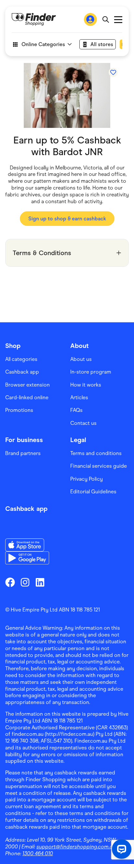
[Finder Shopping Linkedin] (40, 582)
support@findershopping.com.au (75, 847)
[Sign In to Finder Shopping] (90, 19)
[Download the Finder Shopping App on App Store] (27, 544)
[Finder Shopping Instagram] (25, 582)
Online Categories (43, 44)
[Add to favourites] (113, 72)
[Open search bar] (105, 19)
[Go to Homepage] (34, 19)
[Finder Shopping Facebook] (10, 582)
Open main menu (118, 19)
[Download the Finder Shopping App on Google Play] (27, 557)
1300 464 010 (37, 853)
